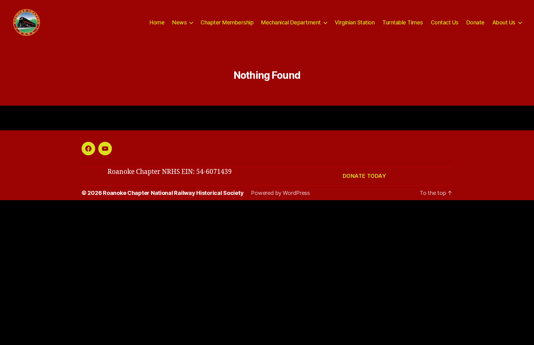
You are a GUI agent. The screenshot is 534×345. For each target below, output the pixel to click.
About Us (503, 22)
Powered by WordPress (280, 193)
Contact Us (445, 22)
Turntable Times (402, 22)
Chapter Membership (227, 22)
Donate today (364, 176)
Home (157, 22)
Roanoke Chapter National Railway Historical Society (173, 193)
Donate (475, 22)
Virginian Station (355, 22)
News (179, 22)
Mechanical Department (291, 22)
